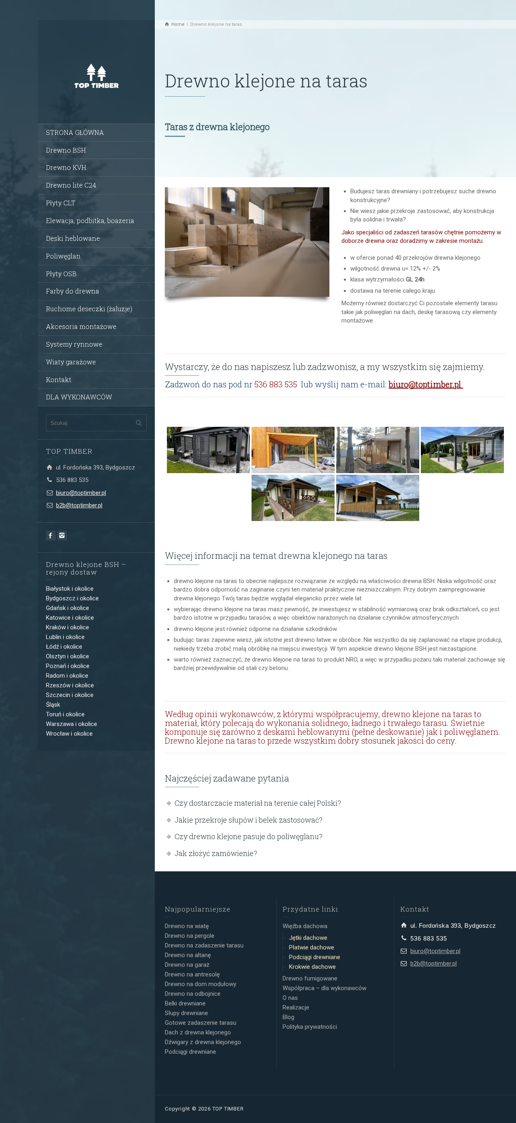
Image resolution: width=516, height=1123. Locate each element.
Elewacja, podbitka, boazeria (90, 220)
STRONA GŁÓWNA (75, 132)
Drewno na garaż (187, 964)
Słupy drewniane (186, 1013)
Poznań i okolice (67, 666)
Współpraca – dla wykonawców (324, 988)
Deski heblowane (73, 238)
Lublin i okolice (65, 637)
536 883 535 (72, 480)
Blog (288, 1017)
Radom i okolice (67, 675)
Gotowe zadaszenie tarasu (200, 1022)
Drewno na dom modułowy (200, 984)
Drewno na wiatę (187, 926)
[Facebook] (51, 535)
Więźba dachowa (305, 926)
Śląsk (53, 704)
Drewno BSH (66, 150)
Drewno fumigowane (310, 978)
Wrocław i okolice (69, 733)
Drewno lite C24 (71, 185)
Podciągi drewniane (190, 1051)
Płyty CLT (60, 203)
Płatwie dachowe (311, 947)
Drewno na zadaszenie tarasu (204, 945)
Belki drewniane (185, 1003)
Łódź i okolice (64, 646)
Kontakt (58, 379)
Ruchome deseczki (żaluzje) (89, 308)
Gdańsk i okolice (67, 608)
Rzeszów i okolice (70, 685)
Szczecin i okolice (70, 695)
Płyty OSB (61, 273)
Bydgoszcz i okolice (72, 598)
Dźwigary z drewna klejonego (203, 1042)
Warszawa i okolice (71, 724)
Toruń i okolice (65, 714)
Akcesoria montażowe (81, 326)
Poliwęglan (63, 256)
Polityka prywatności (310, 1026)
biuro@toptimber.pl (81, 492)
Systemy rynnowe (74, 344)
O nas (290, 997)
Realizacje (296, 1007)
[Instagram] (62, 535)
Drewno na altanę (188, 955)
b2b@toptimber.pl (79, 505)
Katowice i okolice (70, 617)
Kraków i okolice (67, 627)
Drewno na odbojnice (193, 993)
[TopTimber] (96, 75)
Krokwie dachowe (312, 966)
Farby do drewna (72, 291)
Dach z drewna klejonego (198, 1032)
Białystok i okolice (70, 588)
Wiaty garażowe (71, 362)
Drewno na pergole (189, 935)
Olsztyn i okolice (67, 656)
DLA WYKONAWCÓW (79, 397)
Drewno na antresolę (192, 974)
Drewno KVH (66, 167)
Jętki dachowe (308, 937)
